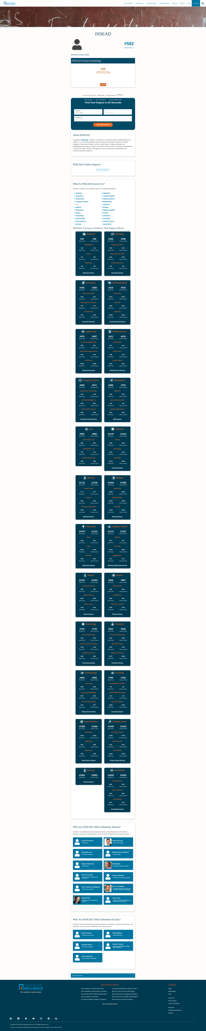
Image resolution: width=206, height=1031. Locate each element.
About (188, 3)
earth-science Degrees (89, 760)
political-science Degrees (117, 370)
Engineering (80, 199)
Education (106, 193)
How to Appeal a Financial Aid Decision (92, 988)
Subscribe (171, 1007)
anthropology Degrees (89, 711)
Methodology (172, 991)
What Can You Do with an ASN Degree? (123, 991)
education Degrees (117, 273)
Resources (174, 3)
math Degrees (117, 419)
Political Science (108, 199)
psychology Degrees (88, 663)
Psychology (80, 215)
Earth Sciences (81, 221)
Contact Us (171, 998)
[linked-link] (18, 1019)
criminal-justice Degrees (117, 760)
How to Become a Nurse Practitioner (122, 999)
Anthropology (80, 218)
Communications (109, 196)
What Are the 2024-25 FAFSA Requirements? (94, 994)
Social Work (107, 224)
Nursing (78, 224)
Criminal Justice (108, 221)
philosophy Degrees (88, 565)
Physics (105, 213)
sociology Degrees (117, 711)
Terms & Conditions (174, 1003)
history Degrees (89, 614)
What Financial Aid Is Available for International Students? (128, 994)
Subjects (182, 3)
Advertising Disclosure (174, 1010)
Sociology (106, 218)
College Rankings (128, 3)
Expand (103, 84)
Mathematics (107, 201)
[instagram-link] (41, 1019)
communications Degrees (117, 321)
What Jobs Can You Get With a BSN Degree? (125, 996)
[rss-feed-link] (56, 1019)
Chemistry (106, 215)
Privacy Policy (172, 1000)
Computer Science (82, 201)
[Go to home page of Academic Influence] (11, 3)
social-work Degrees (117, 809)
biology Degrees (117, 516)
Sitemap (170, 1013)
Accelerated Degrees (151, 3)
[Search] (202, 3)
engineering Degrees (88, 370)
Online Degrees (139, 3)
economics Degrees (88, 321)
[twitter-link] (25, 1019)
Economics (79, 196)
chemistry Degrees (117, 663)
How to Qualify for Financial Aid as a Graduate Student (96, 991)
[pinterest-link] (48, 1019)
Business (79, 193)
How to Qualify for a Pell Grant (89, 996)
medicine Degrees (88, 516)
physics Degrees (117, 614)
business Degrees (88, 273)
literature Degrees (117, 468)
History (78, 213)
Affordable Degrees (164, 3)
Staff (169, 994)
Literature (106, 204)
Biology (105, 207)
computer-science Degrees (88, 419)
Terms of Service (54, 1027)
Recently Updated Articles (110, 1004)
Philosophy (79, 210)
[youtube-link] (33, 1019)
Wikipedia (84, 140)
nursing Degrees (88, 782)
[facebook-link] (10, 1019)
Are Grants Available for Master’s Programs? (93, 999)
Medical (78, 207)
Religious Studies (109, 210)
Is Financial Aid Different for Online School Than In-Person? (129, 988)
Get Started (196, 3)
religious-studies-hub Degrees (117, 565)
